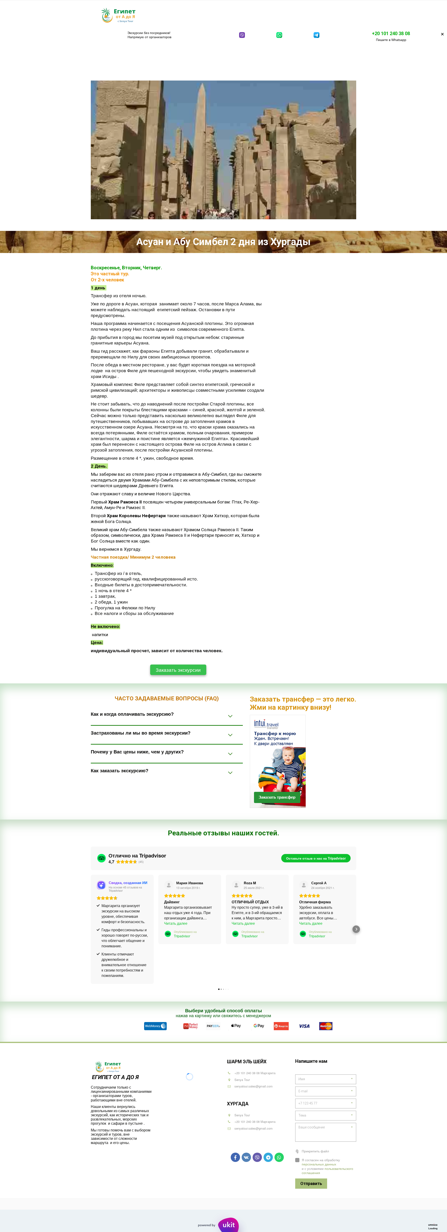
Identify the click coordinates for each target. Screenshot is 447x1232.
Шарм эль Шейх (174, 15)
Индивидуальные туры (241, 15)
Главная (145, 15)
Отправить (311, 1183)
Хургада (204, 15)
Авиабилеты (280, 15)
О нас (336, 15)
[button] (91, 929)
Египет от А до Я (116, 1077)
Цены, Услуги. (311, 15)
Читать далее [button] (175, 923)
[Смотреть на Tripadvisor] (168, 885)
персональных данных (319, 1164)
